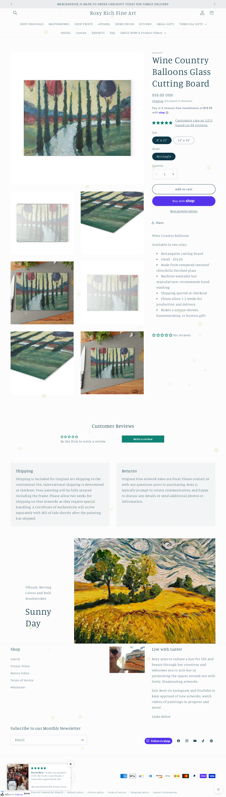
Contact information (165, 792)
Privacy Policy (20, 666)
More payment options (184, 210)
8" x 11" (162, 140)
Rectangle (164, 156)
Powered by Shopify (52, 792)
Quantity (157, 165)
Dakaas (26, 793)
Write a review (143, 439)
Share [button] (160, 222)
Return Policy (20, 673)
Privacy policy (96, 792)
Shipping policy (139, 792)
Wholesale (18, 687)
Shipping (157, 100)
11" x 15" (184, 140)
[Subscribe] (82, 740)
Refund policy (75, 792)
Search (15, 659)
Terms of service (117, 792)
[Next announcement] (215, 4)
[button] (15, 13)
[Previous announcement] (11, 4)
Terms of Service (22, 680)
